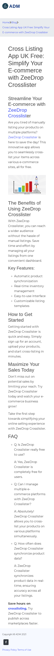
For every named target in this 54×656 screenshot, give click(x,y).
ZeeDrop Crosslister (23, 137)
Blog (14, 22)
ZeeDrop (17, 110)
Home (6, 22)
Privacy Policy (9, 649)
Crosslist (17, 115)
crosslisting (17, 608)
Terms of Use (24, 649)
